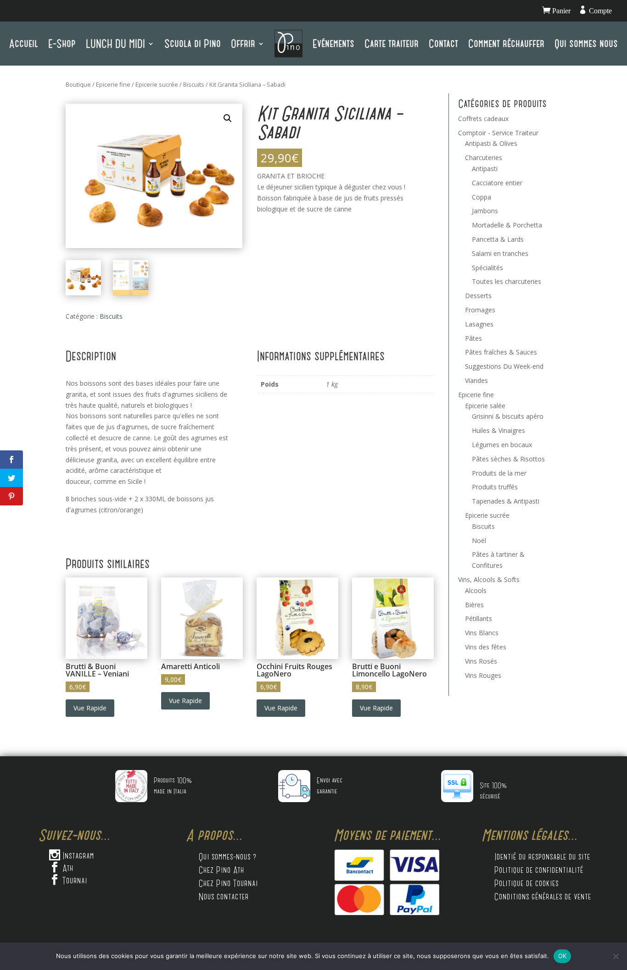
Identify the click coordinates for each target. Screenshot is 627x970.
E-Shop (62, 43)
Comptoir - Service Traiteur (498, 132)
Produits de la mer (499, 473)
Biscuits (193, 84)
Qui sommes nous (586, 43)
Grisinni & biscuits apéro (507, 416)
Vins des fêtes (485, 647)
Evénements (333, 43)
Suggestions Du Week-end (504, 366)
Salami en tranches (500, 253)
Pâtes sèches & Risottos (508, 459)
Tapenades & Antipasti (505, 501)
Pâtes (473, 338)
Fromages (480, 309)
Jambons (485, 210)
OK (562, 955)
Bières (474, 604)
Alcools (476, 590)
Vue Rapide (89, 708)
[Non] (615, 956)
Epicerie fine (113, 84)
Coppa (481, 197)
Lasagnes (479, 324)
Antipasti (485, 168)
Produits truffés (495, 486)
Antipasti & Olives (491, 143)
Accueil (23, 43)
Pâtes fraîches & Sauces (501, 352)
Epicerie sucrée (156, 84)
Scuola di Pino (192, 43)
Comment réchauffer (506, 43)
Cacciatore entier (497, 182)
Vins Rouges (483, 675)
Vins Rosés (481, 661)
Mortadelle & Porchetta (507, 225)
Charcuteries (483, 157)
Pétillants (478, 618)
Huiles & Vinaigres (498, 430)
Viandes (476, 380)
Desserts (478, 295)
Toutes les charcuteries (506, 281)
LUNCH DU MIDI (115, 43)
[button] (227, 118)
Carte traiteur (391, 43)
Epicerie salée (485, 405)
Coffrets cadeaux (483, 118)
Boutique (78, 84)
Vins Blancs (481, 632)
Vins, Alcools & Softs (489, 579)
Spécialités (487, 267)
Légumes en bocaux (502, 444)
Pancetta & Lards (498, 239)
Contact (443, 43)
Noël (479, 540)
